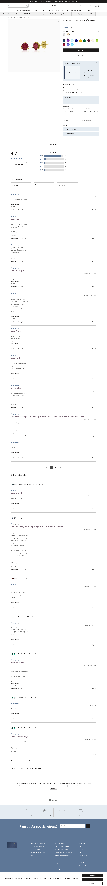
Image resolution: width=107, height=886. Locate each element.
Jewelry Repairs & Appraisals (62, 855)
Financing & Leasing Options (15, 859)
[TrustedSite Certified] (53, 801)
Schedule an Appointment (85, 858)
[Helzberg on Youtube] (91, 866)
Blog (32, 855)
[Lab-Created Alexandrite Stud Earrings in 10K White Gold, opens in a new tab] (14, 484)
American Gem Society (26, 815)
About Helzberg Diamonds (38, 843)
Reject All (92, 879)
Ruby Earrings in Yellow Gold (50, 783)
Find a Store (81, 849)
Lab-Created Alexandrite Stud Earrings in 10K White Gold (30, 484)
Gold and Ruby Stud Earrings (22, 783)
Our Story (62, 815)
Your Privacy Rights (92, 883)
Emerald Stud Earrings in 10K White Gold (27, 653)
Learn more (74, 1)
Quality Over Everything (44, 815)
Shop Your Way (81, 815)
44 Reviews (72, 27)
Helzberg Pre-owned (60, 867)
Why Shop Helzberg (60, 843)
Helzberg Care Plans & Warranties (63, 852)
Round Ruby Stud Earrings (36, 783)
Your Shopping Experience (62, 846)
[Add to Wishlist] (58, 21)
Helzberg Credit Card (13, 853)
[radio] (64, 34)
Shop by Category (20, 17)
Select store (79, 92)
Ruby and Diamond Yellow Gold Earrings (67, 783)
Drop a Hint (81, 55)
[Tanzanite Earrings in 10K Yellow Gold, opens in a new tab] (14, 617)
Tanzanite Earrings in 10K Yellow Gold (26, 616)
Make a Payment (11, 856)
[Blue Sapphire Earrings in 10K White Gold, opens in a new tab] (14, 518)
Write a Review (19, 164)
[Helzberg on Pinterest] (85, 866)
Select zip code (84, 89)
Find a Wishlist (58, 861)
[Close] (105, 874)
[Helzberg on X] (82, 866)
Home (9, 17)
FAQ (79, 852)
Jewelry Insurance (59, 864)
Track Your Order (82, 855)
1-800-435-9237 (82, 843)
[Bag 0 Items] (98, 5)
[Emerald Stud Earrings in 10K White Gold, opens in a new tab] (14, 654)
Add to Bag (81, 50)
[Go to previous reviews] (47, 467)
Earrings (27, 17)
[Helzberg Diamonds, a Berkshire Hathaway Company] (52, 6)
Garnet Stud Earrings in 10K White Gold (26, 578)
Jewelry (13, 17)
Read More (21, 558)
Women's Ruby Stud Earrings (84, 783)
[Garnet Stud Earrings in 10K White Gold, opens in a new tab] (14, 578)
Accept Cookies (92, 875)
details (95, 63)
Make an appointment (75, 139)
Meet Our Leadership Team (38, 852)
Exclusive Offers (59, 858)
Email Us (80, 846)
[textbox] (25, 764)
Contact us (86, 139)
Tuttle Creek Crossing (90, 5)
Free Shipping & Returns (61, 849)
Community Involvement (37, 849)
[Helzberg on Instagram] (88, 866)
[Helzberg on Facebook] (79, 866)
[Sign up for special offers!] (88, 826)
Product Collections (60, 869)
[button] (80, 5)
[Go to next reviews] (60, 467)
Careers (33, 858)
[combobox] (18, 6)
